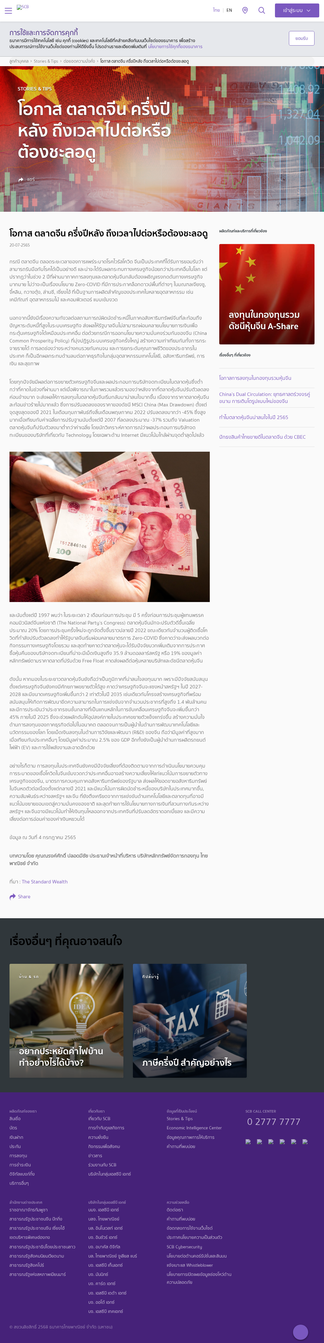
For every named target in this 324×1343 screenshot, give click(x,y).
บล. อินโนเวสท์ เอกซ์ (105, 1228)
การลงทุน (18, 1155)
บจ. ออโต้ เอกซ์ (101, 1302)
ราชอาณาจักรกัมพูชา (28, 1210)
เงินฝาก (16, 1137)
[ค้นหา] (261, 11)
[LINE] (259, 1141)
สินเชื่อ (15, 1118)
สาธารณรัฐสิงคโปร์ (26, 1265)
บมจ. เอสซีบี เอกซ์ (103, 1210)
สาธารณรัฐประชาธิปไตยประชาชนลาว (42, 1247)
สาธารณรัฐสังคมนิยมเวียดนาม (36, 1256)
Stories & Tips (46, 61)
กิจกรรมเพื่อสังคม (104, 1146)
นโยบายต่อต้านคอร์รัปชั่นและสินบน (197, 1256)
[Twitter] (293, 1141)
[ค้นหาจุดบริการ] (245, 11)
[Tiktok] (270, 1141)
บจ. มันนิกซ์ (98, 1274)
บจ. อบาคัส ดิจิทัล (104, 1247)
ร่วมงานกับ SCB (102, 1165)
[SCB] (23, 7)
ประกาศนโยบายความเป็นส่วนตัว (194, 1237)
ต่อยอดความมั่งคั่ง (79, 61)
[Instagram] (305, 1141)
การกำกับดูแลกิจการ (106, 1128)
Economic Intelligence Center (194, 1128)
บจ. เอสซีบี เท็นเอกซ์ (105, 1265)
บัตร (13, 1128)
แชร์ (30, 179)
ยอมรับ (302, 38)
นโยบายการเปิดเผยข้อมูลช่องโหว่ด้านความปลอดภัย (199, 1278)
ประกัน (15, 1146)
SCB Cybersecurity (184, 1247)
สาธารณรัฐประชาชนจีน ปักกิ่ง (35, 1219)
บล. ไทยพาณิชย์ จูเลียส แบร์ (112, 1256)
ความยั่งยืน (98, 1137)
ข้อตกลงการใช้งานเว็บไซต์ (190, 1228)
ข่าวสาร (95, 1155)
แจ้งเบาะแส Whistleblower (190, 1265)
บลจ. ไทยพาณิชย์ (103, 1219)
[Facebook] (248, 1141)
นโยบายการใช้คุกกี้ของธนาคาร (175, 46)
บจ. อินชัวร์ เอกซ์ (102, 1237)
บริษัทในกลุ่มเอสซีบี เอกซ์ (109, 1174)
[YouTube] (282, 1141)
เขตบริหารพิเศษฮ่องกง (29, 1237)
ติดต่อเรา (175, 1210)
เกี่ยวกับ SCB (99, 1118)
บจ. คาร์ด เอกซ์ (101, 1283)
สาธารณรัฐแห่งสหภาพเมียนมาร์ (37, 1274)
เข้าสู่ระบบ (293, 10)
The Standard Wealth (45, 881)
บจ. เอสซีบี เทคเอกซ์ (105, 1311)
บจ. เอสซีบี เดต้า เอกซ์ (107, 1293)
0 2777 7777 (274, 1121)
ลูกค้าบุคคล (18, 61)
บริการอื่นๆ (19, 1183)
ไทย (216, 10)
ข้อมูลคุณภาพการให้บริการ (191, 1137)
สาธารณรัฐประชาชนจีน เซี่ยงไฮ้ (37, 1228)
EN (229, 10)
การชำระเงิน (20, 1165)
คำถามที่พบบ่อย (181, 1146)
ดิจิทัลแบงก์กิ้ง (22, 1174)
